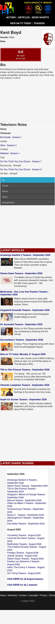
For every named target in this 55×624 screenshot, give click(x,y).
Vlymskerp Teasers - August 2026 (24, 535)
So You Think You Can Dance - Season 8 (21, 169)
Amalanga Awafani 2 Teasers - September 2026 (25, 255)
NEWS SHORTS (40, 17)
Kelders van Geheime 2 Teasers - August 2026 (23, 563)
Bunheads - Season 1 (11, 137)
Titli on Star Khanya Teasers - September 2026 (25, 369)
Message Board (8, 202)
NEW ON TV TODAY (20, 23)
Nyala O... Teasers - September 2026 (25, 514)
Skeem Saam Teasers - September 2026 (21, 273)
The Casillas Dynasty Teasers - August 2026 (26, 548)
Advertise (12, 595)
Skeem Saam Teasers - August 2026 (25, 558)
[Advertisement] (27, 100)
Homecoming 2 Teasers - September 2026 (25, 510)
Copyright (33, 595)
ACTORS (11, 17)
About (3, 595)
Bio (3, 180)
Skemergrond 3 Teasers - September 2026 (25, 519)
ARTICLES (24, 17)
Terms (52, 595)
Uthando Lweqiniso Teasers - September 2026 (24, 385)
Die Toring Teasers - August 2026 (24, 573)
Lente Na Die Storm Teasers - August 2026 (25, 539)
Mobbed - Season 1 (10, 153)
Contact (23, 595)
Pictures (5, 185)
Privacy (43, 595)
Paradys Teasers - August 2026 (22, 552)
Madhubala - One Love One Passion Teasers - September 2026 (24, 293)
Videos (4, 197)
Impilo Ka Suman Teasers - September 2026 (23, 399)
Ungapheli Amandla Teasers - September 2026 (25, 310)
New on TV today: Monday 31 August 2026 (23, 354)
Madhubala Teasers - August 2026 (24, 544)
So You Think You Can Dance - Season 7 (21, 161)
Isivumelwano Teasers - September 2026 (21, 339)
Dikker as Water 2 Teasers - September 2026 (26, 504)
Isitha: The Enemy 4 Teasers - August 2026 (25, 569)
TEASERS (39, 23)
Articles (5, 191)
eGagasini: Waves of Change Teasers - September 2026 (26, 496)
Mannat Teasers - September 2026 (24, 500)
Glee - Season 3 (8, 145)
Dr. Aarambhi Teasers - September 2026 (21, 324)
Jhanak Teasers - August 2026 (22, 555)
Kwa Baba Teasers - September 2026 (26, 523)
